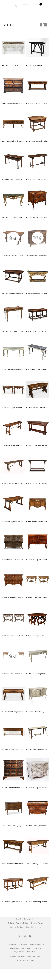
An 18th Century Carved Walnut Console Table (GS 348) (24, 293)
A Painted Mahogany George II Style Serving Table (22, 369)
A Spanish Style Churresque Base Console (19, 445)
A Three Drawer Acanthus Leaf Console (18, 750)
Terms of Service (16, 927)
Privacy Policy (29, 919)
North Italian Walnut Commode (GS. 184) (18, 103)
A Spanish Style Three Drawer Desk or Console (21, 521)
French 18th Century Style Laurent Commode (20, 826)
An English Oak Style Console (14, 141)
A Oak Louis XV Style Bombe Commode (18, 560)
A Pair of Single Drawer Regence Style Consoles (21, 407)
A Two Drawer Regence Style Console (17, 712)
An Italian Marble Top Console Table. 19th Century (22, 331)
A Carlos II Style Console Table (14, 902)
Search (18, 919)
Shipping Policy (37, 923)
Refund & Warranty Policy (18, 923)
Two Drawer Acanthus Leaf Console (16, 864)
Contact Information (34, 927)
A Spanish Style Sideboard (38, 864)
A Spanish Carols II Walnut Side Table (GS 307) (21, 255)
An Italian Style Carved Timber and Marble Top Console (24, 65)
